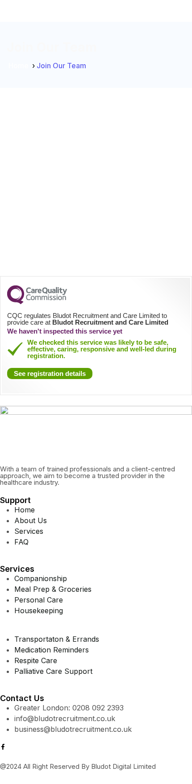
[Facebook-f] (3, 747)
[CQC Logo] (37, 301)
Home (18, 65)
